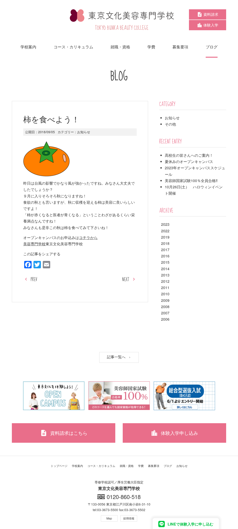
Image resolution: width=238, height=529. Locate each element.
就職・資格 (127, 466)
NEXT (125, 280)
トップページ (59, 466)
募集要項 (153, 466)
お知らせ (83, 132)
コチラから (88, 237)
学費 (141, 466)
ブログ (168, 466)
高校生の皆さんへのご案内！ (189, 155)
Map (109, 518)
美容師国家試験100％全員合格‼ (191, 180)
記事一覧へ (116, 357)
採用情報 (128, 518)
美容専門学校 (34, 243)
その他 (170, 124)
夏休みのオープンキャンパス (189, 161)
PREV (34, 280)
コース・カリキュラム (101, 466)
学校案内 (77, 466)
